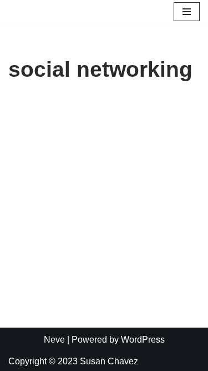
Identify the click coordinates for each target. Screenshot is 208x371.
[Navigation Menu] (187, 11)
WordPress (143, 339)
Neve (54, 339)
